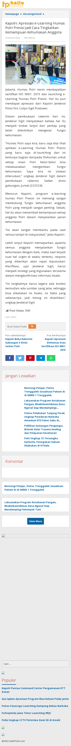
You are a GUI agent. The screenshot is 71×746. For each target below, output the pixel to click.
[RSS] (32, 326)
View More (35, 521)
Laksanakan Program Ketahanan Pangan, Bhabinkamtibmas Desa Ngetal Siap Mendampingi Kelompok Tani (30, 506)
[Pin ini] (30, 358)
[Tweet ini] (20, 358)
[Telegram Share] (40, 358)
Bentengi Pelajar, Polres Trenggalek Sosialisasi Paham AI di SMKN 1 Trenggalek (44, 391)
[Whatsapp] (51, 358)
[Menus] (66, 4)
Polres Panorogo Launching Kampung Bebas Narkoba (35, 706)
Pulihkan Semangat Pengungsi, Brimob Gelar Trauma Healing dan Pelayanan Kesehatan (43, 429)
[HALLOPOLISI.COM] (14, 4)
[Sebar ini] (9, 358)
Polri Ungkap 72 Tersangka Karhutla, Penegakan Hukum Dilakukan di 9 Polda (42, 442)
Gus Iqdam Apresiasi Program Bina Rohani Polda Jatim (35, 698)
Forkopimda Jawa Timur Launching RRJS (27, 713)
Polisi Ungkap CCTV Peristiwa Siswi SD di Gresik (31, 720)
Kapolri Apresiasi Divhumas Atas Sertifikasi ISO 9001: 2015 (53, 342)
